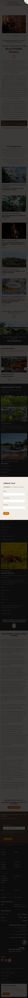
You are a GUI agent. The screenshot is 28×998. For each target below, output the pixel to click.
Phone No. (6, 498)
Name (5, 491)
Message (5, 504)
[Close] (26, 2)
